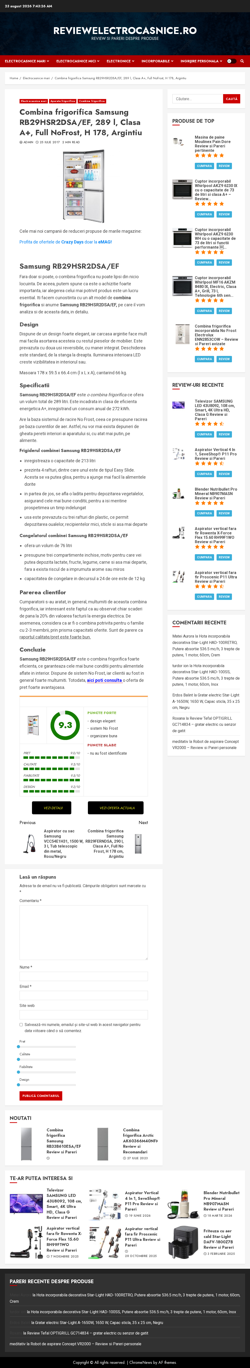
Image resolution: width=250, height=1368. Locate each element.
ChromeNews (140, 1362)
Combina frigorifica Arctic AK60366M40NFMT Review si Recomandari (102, 1144)
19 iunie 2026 (140, 1216)
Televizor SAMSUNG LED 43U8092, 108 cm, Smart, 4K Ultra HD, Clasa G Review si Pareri (26, 1204)
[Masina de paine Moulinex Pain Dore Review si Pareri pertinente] (178, 141)
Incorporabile (156, 61)
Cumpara (204, 166)
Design (24, 1079)
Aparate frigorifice (63, 101)
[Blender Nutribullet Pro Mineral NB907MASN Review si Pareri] (178, 493)
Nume (26, 967)
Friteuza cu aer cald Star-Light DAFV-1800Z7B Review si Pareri (183, 1242)
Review (224, 166)
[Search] (242, 61)
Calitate (25, 1054)
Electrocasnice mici (76, 61)
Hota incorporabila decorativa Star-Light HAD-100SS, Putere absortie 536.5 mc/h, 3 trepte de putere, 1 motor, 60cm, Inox (133, 1312)
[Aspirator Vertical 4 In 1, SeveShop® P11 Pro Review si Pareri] (178, 453)
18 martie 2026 (220, 1216)
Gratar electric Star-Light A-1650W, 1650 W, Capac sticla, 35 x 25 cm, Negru (206, 701)
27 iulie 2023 (137, 1158)
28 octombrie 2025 (141, 1256)
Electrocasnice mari (25, 61)
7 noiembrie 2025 (65, 1257)
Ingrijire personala (200, 61)
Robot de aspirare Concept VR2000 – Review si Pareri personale (86, 1344)
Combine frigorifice (92, 101)
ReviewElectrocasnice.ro (125, 30)
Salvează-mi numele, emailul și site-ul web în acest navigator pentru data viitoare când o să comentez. (82, 1027)
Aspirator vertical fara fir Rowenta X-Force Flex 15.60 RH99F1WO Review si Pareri (26, 1242)
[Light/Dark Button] (232, 61)
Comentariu (31, 900)
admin (28, 142)
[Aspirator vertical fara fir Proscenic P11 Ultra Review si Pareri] (178, 576)
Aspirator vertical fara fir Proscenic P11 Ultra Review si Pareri (104, 1242)
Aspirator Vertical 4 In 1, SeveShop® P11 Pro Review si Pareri (104, 1204)
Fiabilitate (26, 1066)
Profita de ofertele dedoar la (66, 241)
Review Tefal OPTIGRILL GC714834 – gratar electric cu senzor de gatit (204, 724)
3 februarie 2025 (221, 1254)
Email (25, 986)
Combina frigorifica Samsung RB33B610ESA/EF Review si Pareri (26, 1144)
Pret (22, 1041)
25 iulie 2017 (50, 142)
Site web (27, 1005)
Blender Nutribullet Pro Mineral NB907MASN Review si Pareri (183, 1204)
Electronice (119, 61)
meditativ (180, 741)
